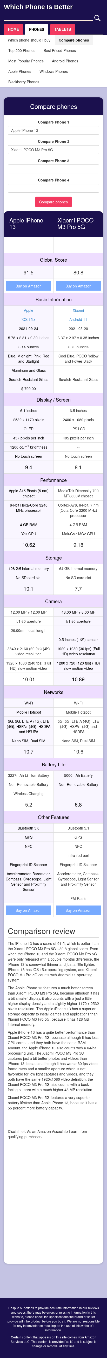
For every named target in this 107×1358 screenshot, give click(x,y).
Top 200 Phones (21, 50)
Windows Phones (53, 71)
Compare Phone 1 (53, 122)
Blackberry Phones (23, 81)
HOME (13, 29)
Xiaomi (78, 310)
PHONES (36, 29)
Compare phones (74, 40)
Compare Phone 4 (53, 180)
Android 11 (78, 319)
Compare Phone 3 (53, 160)
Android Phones (65, 60)
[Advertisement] (53, 1206)
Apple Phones (19, 71)
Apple (28, 310)
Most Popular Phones (26, 60)
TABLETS (62, 29)
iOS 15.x (29, 319)
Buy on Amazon (29, 286)
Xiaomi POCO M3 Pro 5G (75, 223)
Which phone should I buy (29, 40)
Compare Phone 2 (53, 141)
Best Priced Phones (60, 50)
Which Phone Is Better (38, 6)
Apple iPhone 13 (26, 223)
